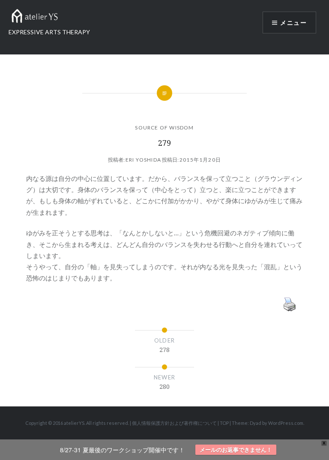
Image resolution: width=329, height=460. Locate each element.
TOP (224, 423)
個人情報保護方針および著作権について (174, 423)
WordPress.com (285, 423)
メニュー (293, 22)
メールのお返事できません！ (236, 449)
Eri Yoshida (143, 159)
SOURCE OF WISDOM (164, 127)
